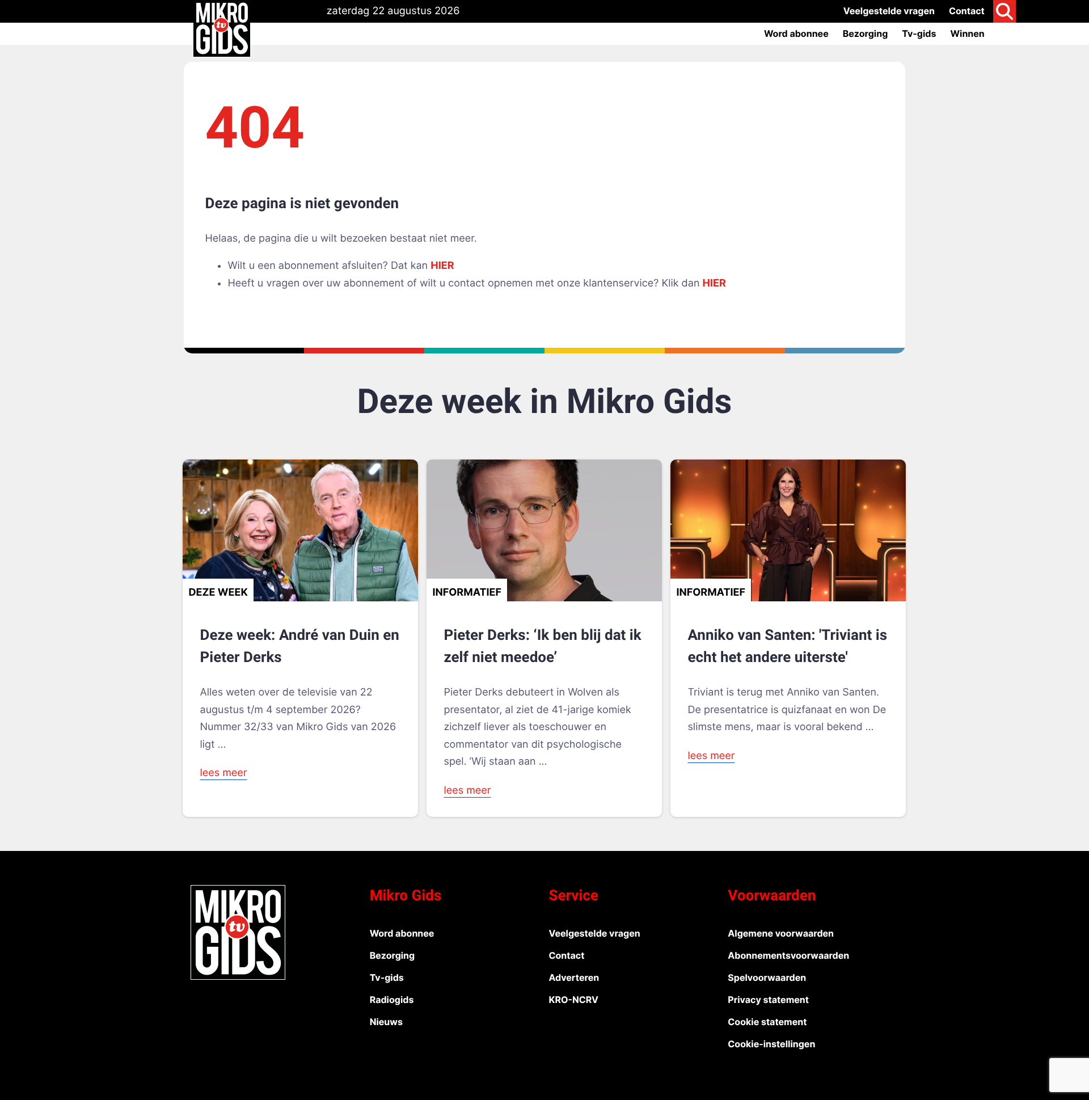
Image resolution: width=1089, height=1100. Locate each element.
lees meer (223, 773)
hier (442, 266)
